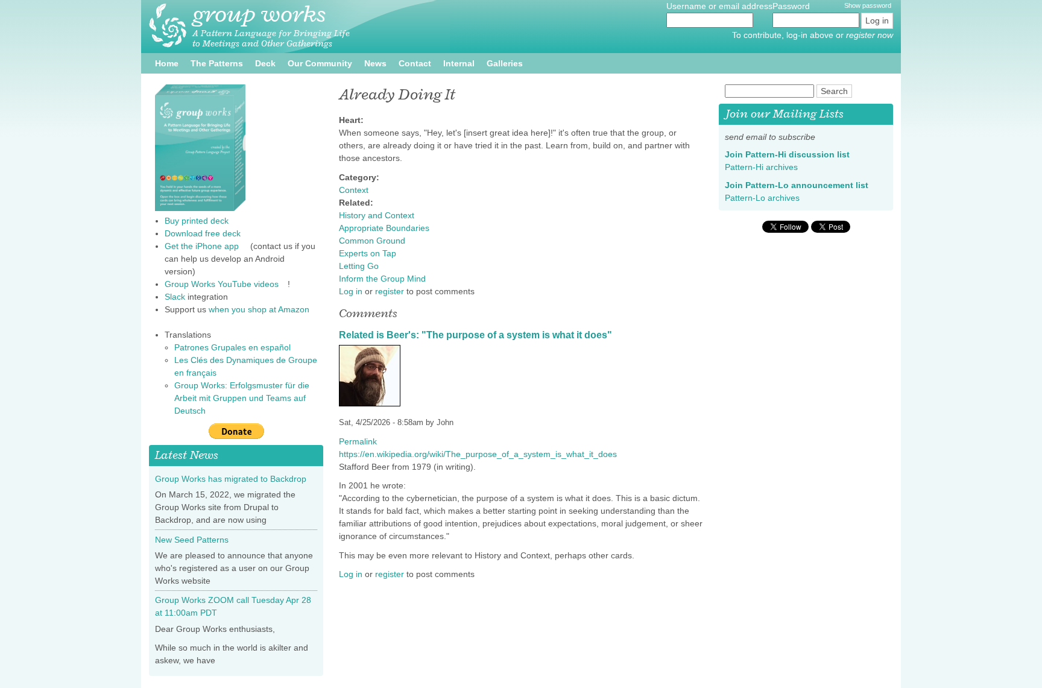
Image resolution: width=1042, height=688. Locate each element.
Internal (459, 63)
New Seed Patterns (192, 539)
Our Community (320, 63)
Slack (175, 296)
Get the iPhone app (206, 246)
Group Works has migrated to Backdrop (230, 479)
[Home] (167, 26)
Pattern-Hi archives (766, 167)
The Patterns (217, 63)
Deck (265, 63)
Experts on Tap (367, 253)
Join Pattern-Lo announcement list (801, 185)
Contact (415, 63)
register (389, 291)
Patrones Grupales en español (237, 347)
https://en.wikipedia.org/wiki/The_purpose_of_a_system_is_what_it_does (482, 454)
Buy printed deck (197, 221)
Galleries (505, 63)
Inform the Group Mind (382, 278)
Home (166, 63)
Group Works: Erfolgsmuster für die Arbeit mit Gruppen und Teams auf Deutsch (241, 397)
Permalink (358, 441)
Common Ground (372, 240)
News (375, 63)
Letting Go (359, 266)
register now (869, 35)
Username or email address (719, 6)
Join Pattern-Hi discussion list (792, 154)
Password (792, 6)
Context (353, 190)
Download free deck (203, 233)
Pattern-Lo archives (767, 198)
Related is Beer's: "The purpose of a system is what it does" (475, 335)
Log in (350, 291)
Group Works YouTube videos (226, 284)
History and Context (376, 215)
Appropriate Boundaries (384, 228)
